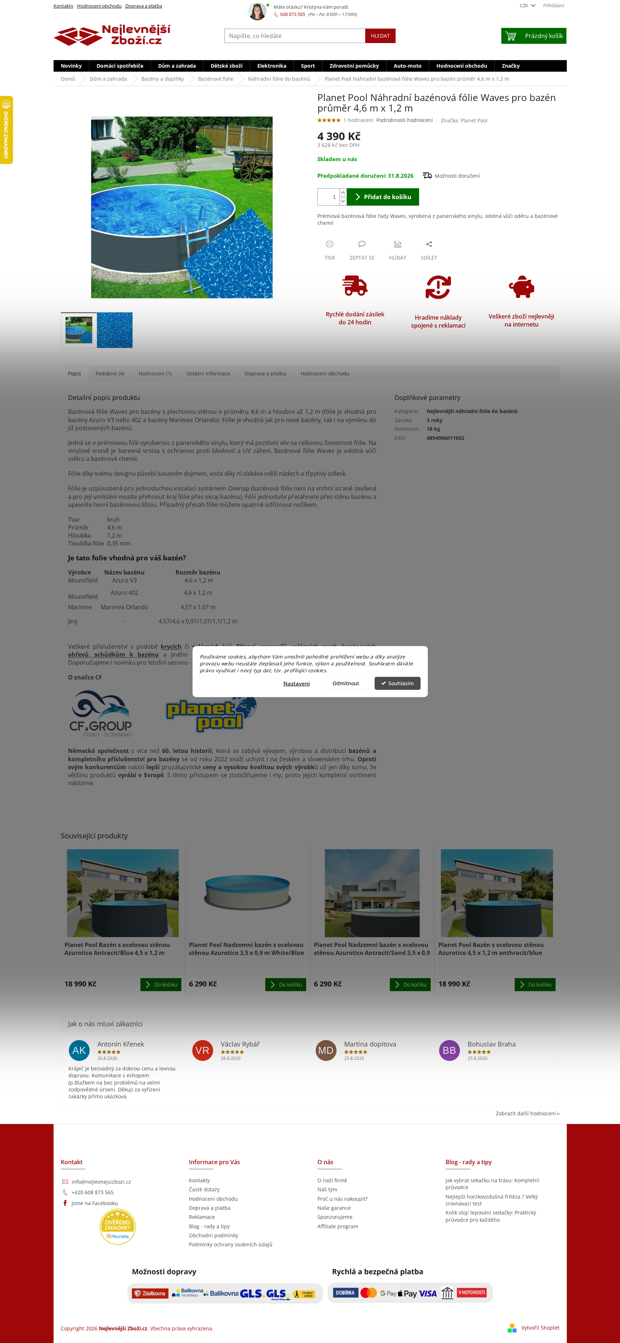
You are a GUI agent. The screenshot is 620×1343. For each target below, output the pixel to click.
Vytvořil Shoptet (541, 1327)
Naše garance (334, 1207)
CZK (524, 5)
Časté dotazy (204, 1189)
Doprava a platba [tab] (265, 373)
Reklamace (202, 1216)
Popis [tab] (74, 373)
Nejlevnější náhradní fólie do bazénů (472, 411)
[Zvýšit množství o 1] (343, 193)
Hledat (380, 35)
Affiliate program (337, 1226)
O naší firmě (332, 1180)
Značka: (464, 120)
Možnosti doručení (457, 175)
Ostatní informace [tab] (208, 373)
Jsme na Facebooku (95, 1203)
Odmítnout (346, 683)
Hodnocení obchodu (99, 6)
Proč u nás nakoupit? (342, 1198)
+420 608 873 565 (93, 1192)
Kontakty (63, 6)
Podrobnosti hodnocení (404, 120)
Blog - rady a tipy (209, 1226)
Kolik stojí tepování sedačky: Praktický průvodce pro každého (491, 1216)
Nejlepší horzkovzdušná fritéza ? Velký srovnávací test (492, 1200)
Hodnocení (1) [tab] (155, 373)
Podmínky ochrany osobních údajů (231, 1244)
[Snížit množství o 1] (343, 201)
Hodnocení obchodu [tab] (325, 373)
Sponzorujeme (335, 1216)
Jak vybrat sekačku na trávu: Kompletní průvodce (492, 1184)
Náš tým (327, 1189)
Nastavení (296, 683)
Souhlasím (401, 683)
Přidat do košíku (388, 197)
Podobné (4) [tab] (110, 373)
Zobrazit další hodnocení (526, 1113)
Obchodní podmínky (213, 1235)
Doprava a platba (143, 6)
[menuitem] (71, 66)
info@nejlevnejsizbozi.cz (101, 1181)
